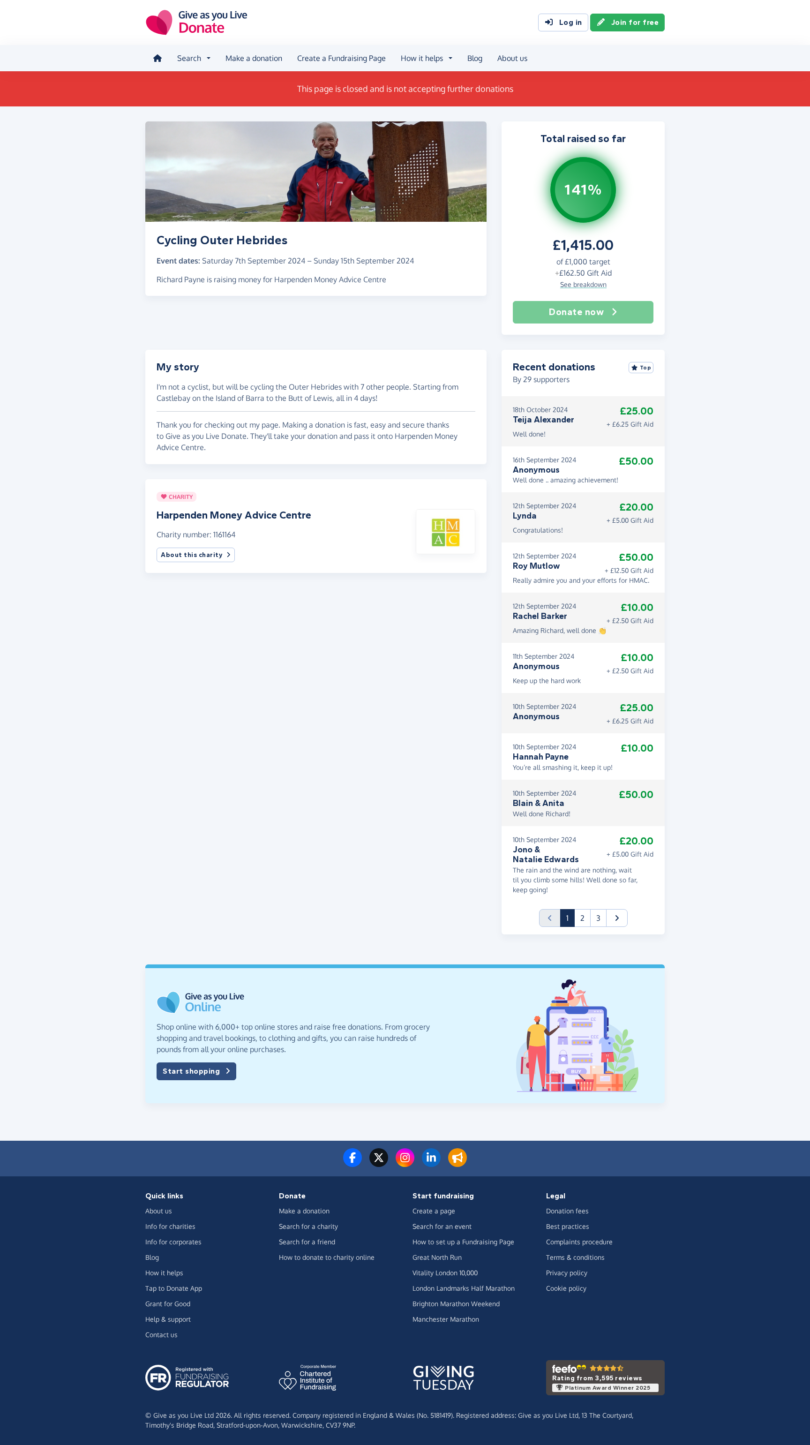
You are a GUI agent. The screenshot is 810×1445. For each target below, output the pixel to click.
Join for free (635, 22)
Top (646, 367)
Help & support (168, 1319)
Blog (474, 58)
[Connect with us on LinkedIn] (431, 1163)
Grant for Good (167, 1304)
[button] (445, 530)
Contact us (161, 1335)
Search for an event (442, 1226)
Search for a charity (308, 1226)
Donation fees (567, 1211)
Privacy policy (566, 1273)
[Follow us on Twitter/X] (378, 1163)
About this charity (192, 555)
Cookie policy (566, 1288)
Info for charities (170, 1226)
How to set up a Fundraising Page (463, 1242)
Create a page (433, 1211)
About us (512, 58)
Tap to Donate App (173, 1288)
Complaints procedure (579, 1242)
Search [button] (189, 58)
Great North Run (437, 1257)
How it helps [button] (422, 58)
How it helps (164, 1273)
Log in (570, 22)
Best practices (567, 1226)
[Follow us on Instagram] (405, 1163)
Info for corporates (173, 1242)
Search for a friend (307, 1242)
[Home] (157, 58)
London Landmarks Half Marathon (463, 1288)
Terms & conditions (575, 1257)
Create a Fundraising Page (341, 58)
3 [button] (598, 918)
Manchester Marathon (445, 1319)
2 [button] (582, 918)
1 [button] (570, 918)
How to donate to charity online (327, 1257)
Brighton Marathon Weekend (456, 1304)
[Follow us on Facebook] (352, 1163)
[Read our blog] (457, 1163)
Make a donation (253, 58)
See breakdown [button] (583, 284)
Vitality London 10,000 (445, 1273)
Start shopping (191, 1071)
